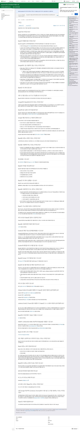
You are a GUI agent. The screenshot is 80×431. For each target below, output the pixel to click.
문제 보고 (21, 25)
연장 (33, 1)
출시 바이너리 (23, 286)
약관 (16, 428)
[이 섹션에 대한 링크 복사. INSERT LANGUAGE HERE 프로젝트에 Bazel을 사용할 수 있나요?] (54, 321)
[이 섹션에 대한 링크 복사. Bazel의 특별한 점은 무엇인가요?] (37, 41)
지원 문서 (34, 213)
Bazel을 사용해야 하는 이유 (30, 19)
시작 (76, 14)
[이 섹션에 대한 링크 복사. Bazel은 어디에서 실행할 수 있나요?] (38, 180)
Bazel (19, 19)
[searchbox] (7, 10)
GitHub (73, 1)
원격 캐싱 (36, 114)
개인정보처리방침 (21, 428)
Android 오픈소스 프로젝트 (39, 397)
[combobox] (56, 1)
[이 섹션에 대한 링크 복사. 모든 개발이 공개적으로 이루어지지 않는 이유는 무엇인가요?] (51, 338)
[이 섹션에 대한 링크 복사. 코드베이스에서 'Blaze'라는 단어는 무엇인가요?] (44, 384)
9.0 (60, 25)
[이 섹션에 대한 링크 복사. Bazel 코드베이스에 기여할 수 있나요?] (39, 332)
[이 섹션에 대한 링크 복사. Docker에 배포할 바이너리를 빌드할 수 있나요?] (44, 245)
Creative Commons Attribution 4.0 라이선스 (36, 409)
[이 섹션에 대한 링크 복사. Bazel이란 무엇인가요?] (31, 32)
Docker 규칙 (21, 261)
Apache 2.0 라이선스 (59, 409)
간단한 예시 (21, 162)
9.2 (57, 25)
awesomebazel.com (32, 326)
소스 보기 (28, 25)
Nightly (54, 25)
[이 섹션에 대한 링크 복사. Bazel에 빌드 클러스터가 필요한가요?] (39, 110)
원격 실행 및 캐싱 (30, 114)
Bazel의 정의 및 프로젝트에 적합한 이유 (10, 4)
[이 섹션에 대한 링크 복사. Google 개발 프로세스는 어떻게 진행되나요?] (43, 118)
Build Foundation (21, 11)
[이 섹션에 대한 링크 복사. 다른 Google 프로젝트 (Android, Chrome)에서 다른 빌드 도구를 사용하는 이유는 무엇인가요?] (22, 392)
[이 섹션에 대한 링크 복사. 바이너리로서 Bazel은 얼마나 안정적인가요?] (42, 217)
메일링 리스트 (37, 11)
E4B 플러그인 (26, 297)
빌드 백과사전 (60, 324)
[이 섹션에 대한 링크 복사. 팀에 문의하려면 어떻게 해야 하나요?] (39, 371)
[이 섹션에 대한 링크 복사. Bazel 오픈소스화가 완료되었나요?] (37, 346)
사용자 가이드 (23, 1)
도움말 (32, 28)
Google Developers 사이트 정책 (29, 410)
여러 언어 (30, 46)
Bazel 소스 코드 (31, 162)
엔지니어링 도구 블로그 (39, 134)
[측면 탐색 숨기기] (13, 429)
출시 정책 (33, 286)
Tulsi (24, 295)
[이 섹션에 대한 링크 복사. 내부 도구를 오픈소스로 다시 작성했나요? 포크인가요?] (48, 95)
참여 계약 (45, 11)
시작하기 (17, 1)
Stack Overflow (50, 424)
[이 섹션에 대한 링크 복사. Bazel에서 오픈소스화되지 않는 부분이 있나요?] (44, 363)
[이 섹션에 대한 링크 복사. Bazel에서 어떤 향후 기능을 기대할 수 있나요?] (43, 315)
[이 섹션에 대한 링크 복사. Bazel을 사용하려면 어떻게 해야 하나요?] (40, 224)
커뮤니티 (37, 1)
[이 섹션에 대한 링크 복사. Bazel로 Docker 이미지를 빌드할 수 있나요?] (42, 258)
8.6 (64, 25)
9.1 (58, 25)
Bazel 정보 (11, 1)
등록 (50, 11)
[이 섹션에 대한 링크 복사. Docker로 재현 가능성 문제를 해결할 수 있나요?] (44, 230)
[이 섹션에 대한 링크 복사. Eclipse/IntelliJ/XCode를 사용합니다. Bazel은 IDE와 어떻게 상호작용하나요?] (60, 290)
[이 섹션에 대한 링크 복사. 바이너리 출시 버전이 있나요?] (35, 283)
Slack (49, 422)
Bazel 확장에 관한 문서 (41, 328)
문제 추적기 (50, 420)
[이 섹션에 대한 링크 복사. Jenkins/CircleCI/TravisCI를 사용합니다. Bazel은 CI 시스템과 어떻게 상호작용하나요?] (19, 305)
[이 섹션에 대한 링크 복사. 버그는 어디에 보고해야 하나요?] (36, 377)
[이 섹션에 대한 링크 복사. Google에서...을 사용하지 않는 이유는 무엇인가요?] (46, 65)
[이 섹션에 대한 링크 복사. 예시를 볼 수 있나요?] (30, 159)
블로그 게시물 (26, 299)
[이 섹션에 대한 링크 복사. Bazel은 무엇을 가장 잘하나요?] (35, 166)
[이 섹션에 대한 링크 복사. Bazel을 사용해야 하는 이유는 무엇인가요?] (42, 145)
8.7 (62, 25)
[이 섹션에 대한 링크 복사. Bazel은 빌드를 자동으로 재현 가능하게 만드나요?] (45, 265)
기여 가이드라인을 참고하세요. (23, 334)
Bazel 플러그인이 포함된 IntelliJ (30, 292)
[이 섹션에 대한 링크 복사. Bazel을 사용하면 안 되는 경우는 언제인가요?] (43, 189)
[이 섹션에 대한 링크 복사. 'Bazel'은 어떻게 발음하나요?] (34, 401)
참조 (29, 1)
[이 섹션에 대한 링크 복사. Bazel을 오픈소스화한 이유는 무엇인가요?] (41, 138)
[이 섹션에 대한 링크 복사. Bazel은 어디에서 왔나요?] (33, 87)
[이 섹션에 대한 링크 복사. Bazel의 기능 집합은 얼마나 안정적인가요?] (42, 206)
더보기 (43, 1)
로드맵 (19, 317)
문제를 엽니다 (25, 380)
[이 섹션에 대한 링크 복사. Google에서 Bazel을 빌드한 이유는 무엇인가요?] (44, 102)
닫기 (72, 14)
